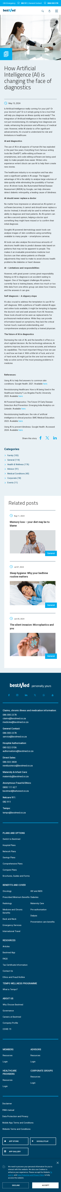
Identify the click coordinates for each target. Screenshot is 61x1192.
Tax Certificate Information (15, 965)
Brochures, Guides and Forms (16, 876)
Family (13, 455)
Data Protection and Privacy (15, 1116)
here (45, 384)
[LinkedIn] (55, 438)
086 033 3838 (10, 762)
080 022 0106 (10, 747)
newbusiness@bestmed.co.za (18, 765)
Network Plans (9, 851)
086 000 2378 (10, 714)
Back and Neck (9, 919)
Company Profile (10, 1023)
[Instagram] (17, 695)
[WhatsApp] (44, 695)
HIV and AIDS (36, 891)
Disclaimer (7, 1103)
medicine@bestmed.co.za (15, 722)
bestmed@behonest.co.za (16, 791)
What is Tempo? (10, 989)
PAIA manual (8, 1110)
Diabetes (34, 897)
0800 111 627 (10, 787)
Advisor (13, 469)
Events (12, 482)
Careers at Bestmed (12, 1017)
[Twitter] (47, 438)
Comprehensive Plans (13, 864)
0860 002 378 (52, 3)
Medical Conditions (18, 473)
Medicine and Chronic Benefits (13, 911)
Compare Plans (10, 870)
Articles (6, 946)
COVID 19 (7, 1029)
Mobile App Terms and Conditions (17, 1123)
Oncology (7, 891)
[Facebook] (39, 438)
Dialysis (33, 916)
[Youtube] (52, 695)
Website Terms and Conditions (16, 1129)
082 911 (24, 3)
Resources (7, 1055)
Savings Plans (9, 857)
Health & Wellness (18, 464)
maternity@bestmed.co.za (16, 776)
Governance (8, 1011)
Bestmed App (9, 952)
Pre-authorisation (38, 909)
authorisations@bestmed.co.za (18, 751)
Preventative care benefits (42, 922)
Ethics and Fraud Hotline (14, 977)
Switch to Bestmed (11, 839)
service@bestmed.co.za (15, 736)
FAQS (5, 959)
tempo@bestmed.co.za (14, 812)
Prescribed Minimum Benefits (16, 897)
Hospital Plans (9, 845)
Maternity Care (37, 903)
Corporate (14, 478)
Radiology (7, 903)
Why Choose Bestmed (13, 1004)
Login (5, 1062)
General (13, 460)
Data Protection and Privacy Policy (30, 1175)
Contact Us (8, 971)
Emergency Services (12, 925)
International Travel (11, 931)
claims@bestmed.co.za (14, 718)
